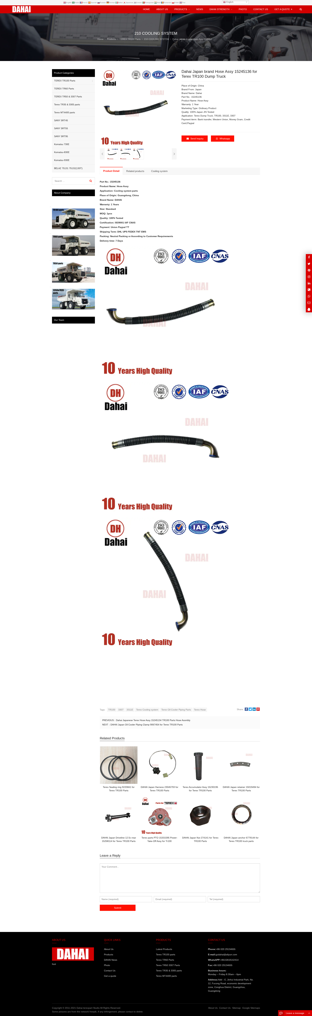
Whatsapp (225, 138)
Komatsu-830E (61, 152)
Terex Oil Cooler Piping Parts (176, 709)
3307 (121, 709)
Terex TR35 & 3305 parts (67, 104)
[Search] (91, 181)
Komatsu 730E (61, 144)
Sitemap (236, 1008)
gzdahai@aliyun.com (226, 954)
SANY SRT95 (61, 136)
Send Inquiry (196, 138)
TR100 (111, 709)
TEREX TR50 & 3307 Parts (68, 96)
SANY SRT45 (61, 120)
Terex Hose (200, 709)
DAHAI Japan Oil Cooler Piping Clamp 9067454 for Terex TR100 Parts (146, 724)
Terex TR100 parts (165, 954)
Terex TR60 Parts (165, 960)
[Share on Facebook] (246, 709)
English (229, 2)
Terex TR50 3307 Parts (168, 965)
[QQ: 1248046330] (309, 309)
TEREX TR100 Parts (64, 80)
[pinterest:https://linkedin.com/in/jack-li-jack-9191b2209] (309, 283)
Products (108, 954)
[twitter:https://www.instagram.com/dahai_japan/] (309, 264)
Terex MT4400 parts (64, 112)
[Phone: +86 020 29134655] (309, 290)
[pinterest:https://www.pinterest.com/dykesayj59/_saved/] (309, 270)
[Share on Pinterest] (258, 709)
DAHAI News (110, 960)
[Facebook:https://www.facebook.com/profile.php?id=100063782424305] (309, 257)
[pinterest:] (309, 277)
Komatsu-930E (61, 160)
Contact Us (109, 970)
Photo (107, 965)
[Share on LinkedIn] (254, 709)
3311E (130, 709)
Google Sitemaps (251, 1008)
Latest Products (164, 949)
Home (146, 9)
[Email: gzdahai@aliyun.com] (309, 303)
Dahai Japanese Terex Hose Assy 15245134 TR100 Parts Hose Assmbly (153, 720)
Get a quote (110, 976)
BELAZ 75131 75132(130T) (68, 168)
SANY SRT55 (61, 128)
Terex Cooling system (147, 709)
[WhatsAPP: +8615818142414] (309, 296)
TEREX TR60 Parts (64, 88)
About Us (108, 949)
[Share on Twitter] (250, 709)
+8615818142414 (229, 960)
